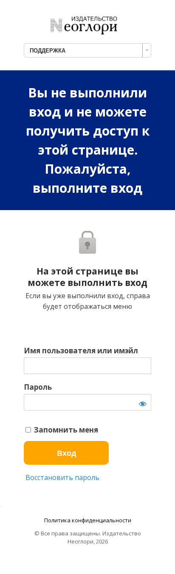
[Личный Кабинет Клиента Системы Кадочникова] (87, 23)
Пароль (38, 387)
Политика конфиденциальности (87, 520)
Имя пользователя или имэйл (81, 350)
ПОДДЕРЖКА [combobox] (47, 50)
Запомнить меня (65, 430)
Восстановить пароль (61, 477)
